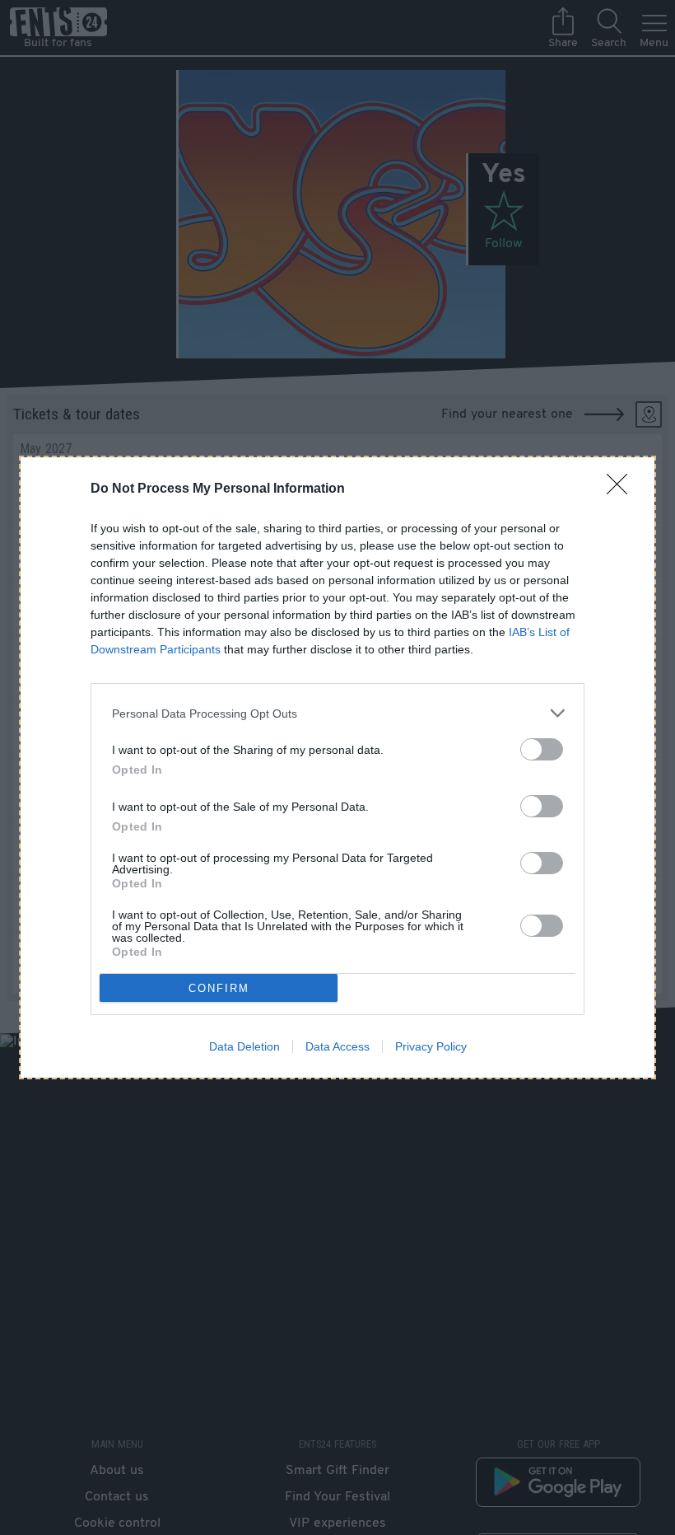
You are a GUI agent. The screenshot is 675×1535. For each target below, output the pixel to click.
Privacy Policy (431, 1046)
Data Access (337, 1046)
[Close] (622, 489)
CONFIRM (219, 988)
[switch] (541, 749)
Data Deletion (244, 1046)
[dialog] (337, 767)
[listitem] (337, 713)
